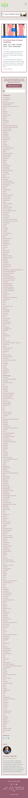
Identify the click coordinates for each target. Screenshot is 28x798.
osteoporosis (6, 549)
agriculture (6, 120)
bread (4, 176)
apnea (4, 143)
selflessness (6, 636)
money (5, 516)
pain (4, 556)
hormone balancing (8, 398)
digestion (5, 254)
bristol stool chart (7, 181)
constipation (6, 223)
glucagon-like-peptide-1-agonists (12, 342)
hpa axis (5, 400)
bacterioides (6, 150)
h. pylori (5, 365)
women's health (7, 728)
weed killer (6, 718)
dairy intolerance (7, 238)
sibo (4, 645)
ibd (4, 407)
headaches (6, 372)
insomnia (5, 429)
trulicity (5, 709)
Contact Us (11, 789)
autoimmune (6, 146)
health (4, 374)
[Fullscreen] (25, 37)
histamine (5, 388)
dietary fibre (6, 252)
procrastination (7, 594)
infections (5, 46)
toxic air (5, 704)
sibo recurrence (7, 650)
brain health (6, 174)
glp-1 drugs (6, 341)
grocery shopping (7, 356)
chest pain (5, 205)
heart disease (19, 44)
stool (4, 680)
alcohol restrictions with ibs (10, 125)
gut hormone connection (9, 360)
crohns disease (7, 233)
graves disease (7, 355)
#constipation (6, 99)
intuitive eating (7, 435)
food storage (6, 323)
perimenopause (7, 568)
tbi (4, 693)
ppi (4, 586)
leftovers (5, 448)
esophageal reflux (7, 285)
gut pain (5, 362)
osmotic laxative (7, 546)
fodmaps (5, 315)
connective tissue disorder (10, 219)
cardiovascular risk (8, 195)
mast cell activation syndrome (10, 473)
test (4, 695)
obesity (5, 541)
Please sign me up (14, 86)
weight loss (6, 721)
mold (4, 513)
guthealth (5, 363)
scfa (4, 633)
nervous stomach (7, 535)
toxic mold (6, 706)
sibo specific (6, 652)
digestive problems (8, 257)
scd (4, 629)
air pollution (6, 122)
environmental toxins (8, 280)
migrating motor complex (9, 504)
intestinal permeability (8, 433)
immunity (5, 415)
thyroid (5, 700)
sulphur (5, 688)
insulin (4, 431)
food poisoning (7, 322)
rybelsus (5, 627)
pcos (4, 563)
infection (5, 421)
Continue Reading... (8, 69)
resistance (5, 617)
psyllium (5, 601)
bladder (5, 160)
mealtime (5, 480)
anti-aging (5, 134)
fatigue (5, 296)
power (4, 584)
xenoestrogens (7, 730)
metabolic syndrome (17, 46)
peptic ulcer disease (8, 565)
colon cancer (6, 216)
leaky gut (5, 447)
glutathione (6, 344)
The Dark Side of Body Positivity (12, 41)
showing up (6, 643)
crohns (5, 231)
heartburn (5, 377)
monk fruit (6, 518)
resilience (5, 615)
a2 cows (5, 101)
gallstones (5, 330)
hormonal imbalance (8, 395)
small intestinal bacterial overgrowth (12, 666)
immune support (7, 412)
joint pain (10, 46)
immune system (7, 414)
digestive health (7, 256)
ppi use (5, 587)
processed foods (7, 593)
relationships (6, 612)
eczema (5, 268)
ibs (4, 408)
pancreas (5, 558)
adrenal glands (7, 115)
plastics (5, 575)
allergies (5, 132)
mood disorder (7, 521)
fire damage (6, 311)
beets (4, 151)
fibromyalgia (6, 309)
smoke (4, 669)
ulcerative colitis (7, 711)
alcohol (5, 124)
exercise (5, 292)
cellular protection (8, 203)
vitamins (5, 716)
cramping (5, 228)
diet (4, 249)
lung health (6, 461)
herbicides (5, 381)
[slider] (12, 37)
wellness (5, 723)
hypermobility (6, 402)
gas (4, 332)
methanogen (6, 494)
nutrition (5, 539)
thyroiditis (5, 702)
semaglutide (6, 638)
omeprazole (6, 542)
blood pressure (7, 165)
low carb (5, 455)
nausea (5, 534)
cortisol (5, 224)
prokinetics (6, 596)
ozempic (5, 554)
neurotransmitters (8, 537)
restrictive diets (7, 619)
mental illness (6, 488)
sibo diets (5, 647)
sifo (4, 655)
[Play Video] (3, 37)
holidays (5, 389)
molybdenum (6, 514)
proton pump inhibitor (9, 600)
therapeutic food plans (9, 699)
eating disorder (7, 266)
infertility (5, 424)
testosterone (6, 697)
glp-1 (4, 339)
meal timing (6, 478)
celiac (4, 202)
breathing (5, 179)
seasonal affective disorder (10, 634)
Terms (6, 787)
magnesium (6, 466)
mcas (4, 475)
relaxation (5, 613)
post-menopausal (7, 582)
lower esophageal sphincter (10, 459)
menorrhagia (6, 487)
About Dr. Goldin (20, 789)
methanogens (6, 497)
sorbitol (5, 673)
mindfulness (6, 508)
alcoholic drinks (7, 129)
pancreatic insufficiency (9, 561)
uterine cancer (7, 713)
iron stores (6, 438)
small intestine (7, 667)
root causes (6, 626)
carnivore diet (6, 196)
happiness (5, 369)
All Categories (6, 97)
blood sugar (6, 167)
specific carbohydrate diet (9, 674)
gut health (5, 358)
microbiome (6, 499)
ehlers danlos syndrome (9, 271)
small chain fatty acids (9, 664)
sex (4, 641)
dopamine (5, 262)
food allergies (6, 318)
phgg (4, 572)
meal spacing (6, 476)
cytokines (5, 235)
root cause (6, 624)
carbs (4, 191)
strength (5, 681)
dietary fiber (6, 250)
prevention (6, 591)
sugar (4, 686)
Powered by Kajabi (14, 794)
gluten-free (6, 349)
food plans (6, 320)
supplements (6, 690)
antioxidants (6, 139)
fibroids (5, 308)
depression (6, 242)
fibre (4, 304)
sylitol (4, 692)
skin (4, 657)
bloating (5, 163)
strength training (7, 683)
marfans (5, 469)
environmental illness (8, 276)
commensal (6, 217)
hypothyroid (6, 405)
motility (5, 525)
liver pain (5, 452)
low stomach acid (7, 457)
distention (5, 261)
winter (4, 726)
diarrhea (5, 247)
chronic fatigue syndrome (9, 210)
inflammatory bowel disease (10, 428)
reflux (4, 610)
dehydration (6, 240)
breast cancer (6, 177)
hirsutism (5, 386)
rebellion (5, 605)
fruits (4, 325)
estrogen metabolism (8, 289)
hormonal (5, 391)
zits (4, 732)
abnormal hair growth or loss (11, 106)
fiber (4, 302)
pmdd (4, 577)
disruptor (5, 259)
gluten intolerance (8, 348)
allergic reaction (7, 130)
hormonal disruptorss (9, 393)
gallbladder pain (7, 329)
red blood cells (7, 608)
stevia (4, 676)
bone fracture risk (8, 170)
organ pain (6, 544)
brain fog (5, 172)
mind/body (6, 506)
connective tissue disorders (10, 221)
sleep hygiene (6, 662)
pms (4, 579)
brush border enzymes (9, 183)
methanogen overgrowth (9, 495)
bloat (4, 162)
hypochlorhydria (7, 403)
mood (4, 520)
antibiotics (5, 136)
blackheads (6, 158)
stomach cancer (7, 678)
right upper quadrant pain (10, 622)
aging (4, 118)
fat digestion (6, 294)
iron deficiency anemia (9, 436)
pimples (5, 574)
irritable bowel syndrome (9, 441)
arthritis (5, 144)
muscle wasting (7, 530)
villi (4, 714)
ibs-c (4, 410)
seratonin (5, 640)
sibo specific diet (7, 653)
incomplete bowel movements (10, 419)
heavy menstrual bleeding (9, 379)
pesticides (5, 570)
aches (4, 108)
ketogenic (5, 445)
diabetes (13, 44)
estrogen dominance (8, 287)
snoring (5, 671)
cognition (5, 214)
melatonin (5, 483)
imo (4, 417)
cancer (9, 44)
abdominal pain (7, 104)
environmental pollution (9, 278)
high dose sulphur (8, 382)
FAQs (14, 791)
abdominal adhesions (8, 103)
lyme (4, 464)
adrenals (5, 117)
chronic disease (7, 209)
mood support (6, 523)
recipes (5, 607)
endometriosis (6, 275)
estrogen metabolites (8, 290)
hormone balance (7, 396)
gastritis (5, 334)
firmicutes (5, 313)
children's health (7, 207)
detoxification (6, 243)
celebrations (6, 200)
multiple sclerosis (7, 528)
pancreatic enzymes (8, 560)
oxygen (5, 553)
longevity (5, 454)
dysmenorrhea (7, 264)
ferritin (5, 301)
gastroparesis (6, 335)
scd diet (5, 631)
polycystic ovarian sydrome (10, 580)
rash (4, 603)
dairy (4, 236)
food (4, 316)
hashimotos (6, 370)
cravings (5, 229)
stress (4, 685)
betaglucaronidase (8, 153)
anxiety (5, 141)
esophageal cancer (8, 283)
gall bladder (6, 327)
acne (4, 110)
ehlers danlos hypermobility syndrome (13, 269)
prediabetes (6, 589)
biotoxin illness (7, 155)
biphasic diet (6, 157)
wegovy (5, 719)
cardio (4, 193)
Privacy (11, 787)
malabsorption (7, 468)
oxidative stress (7, 551)
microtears (6, 501)
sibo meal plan (7, 648)
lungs (4, 462)
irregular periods (7, 440)
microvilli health (7, 502)
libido (4, 450)
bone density (6, 169)
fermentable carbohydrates (10, 297)
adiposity (5, 44)
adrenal (5, 113)
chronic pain (6, 212)
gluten (4, 346)
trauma (5, 707)
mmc (4, 511)
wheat (4, 725)
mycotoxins (6, 532)
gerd (4, 337)
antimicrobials (6, 137)
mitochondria (6, 509)
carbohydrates (7, 190)
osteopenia (6, 547)
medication (6, 481)
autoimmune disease (8, 148)
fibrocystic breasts (8, 306)
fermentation (6, 299)
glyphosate (6, 351)
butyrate (5, 186)
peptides (5, 567)
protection (5, 598)
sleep (4, 660)
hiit (4, 384)
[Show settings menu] (22, 37)
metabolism (6, 492)
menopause (6, 485)
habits (4, 367)
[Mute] (20, 37)
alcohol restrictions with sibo (10, 127)
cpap (4, 226)
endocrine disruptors (8, 273)
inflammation (6, 426)
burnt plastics (6, 184)
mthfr (4, 527)
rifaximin (5, 620)
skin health (6, 659)
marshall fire (6, 471)
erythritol (5, 282)
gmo (4, 353)
